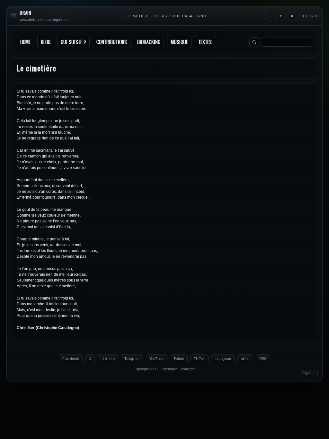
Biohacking (148, 42)
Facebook (70, 359)
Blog (45, 42)
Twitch (178, 359)
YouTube (156, 359)
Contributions (111, 42)
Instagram (223, 359)
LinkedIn (108, 359)
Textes (205, 42)
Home (25, 42)
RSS (263, 359)
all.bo (245, 359)
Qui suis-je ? (73, 42)
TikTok (199, 359)
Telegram (132, 359)
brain (25, 13)
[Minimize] (270, 16)
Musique (179, 42)
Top (309, 373)
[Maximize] (281, 16)
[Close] (292, 16)
